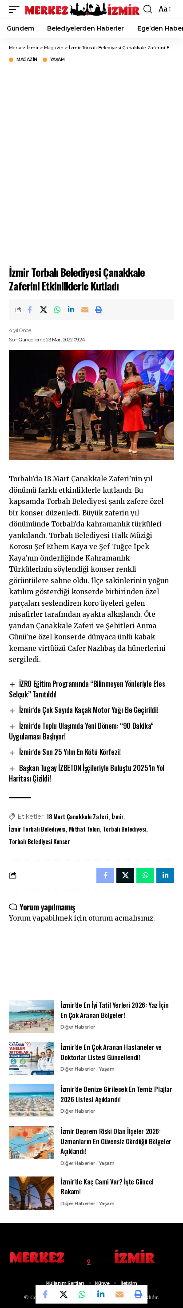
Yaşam (57, 60)
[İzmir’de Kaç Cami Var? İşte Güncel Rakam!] (31, 1193)
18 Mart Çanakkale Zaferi (77, 816)
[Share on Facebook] (30, 309)
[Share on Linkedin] (71, 309)
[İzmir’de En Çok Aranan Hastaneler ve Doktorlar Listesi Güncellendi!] (31, 1058)
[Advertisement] (91, 163)
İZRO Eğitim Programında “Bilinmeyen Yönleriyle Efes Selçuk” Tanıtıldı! (87, 689)
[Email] (85, 309)
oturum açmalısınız (120, 918)
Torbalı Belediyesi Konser (39, 841)
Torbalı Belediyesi (124, 828)
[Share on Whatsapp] (57, 309)
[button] (16, 9)
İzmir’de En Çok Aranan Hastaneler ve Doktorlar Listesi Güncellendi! (111, 1052)
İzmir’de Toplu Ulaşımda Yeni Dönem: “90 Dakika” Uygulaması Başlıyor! (81, 731)
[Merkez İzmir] (82, 9)
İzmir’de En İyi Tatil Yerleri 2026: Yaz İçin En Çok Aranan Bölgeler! (114, 1010)
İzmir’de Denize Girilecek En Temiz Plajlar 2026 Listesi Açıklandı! (116, 1094)
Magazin (26, 60)
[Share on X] (43, 309)
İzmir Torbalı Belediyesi (37, 828)
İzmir (117, 816)
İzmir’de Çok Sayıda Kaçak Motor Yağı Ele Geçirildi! (89, 709)
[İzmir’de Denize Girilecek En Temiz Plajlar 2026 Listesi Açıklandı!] (31, 1100)
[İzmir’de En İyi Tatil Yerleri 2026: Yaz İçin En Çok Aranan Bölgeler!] (31, 1016)
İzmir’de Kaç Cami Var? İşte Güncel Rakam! (107, 1186)
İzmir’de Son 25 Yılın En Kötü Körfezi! (70, 752)
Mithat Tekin (84, 828)
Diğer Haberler (77, 1027)
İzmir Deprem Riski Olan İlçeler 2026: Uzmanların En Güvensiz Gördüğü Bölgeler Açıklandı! (115, 1141)
